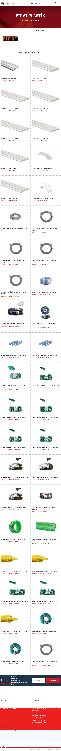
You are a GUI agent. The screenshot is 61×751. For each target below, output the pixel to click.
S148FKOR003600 (12, 170)
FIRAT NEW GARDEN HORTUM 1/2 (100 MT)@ (45, 385)
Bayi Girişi (34, 3)
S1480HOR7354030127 (14, 449)
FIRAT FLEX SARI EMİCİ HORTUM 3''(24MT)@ (45, 571)
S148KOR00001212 (43, 170)
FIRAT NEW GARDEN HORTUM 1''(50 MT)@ (44, 601)
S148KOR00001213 (43, 201)
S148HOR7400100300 (13, 264)
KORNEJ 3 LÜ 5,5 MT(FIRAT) (9, 198)
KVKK (3, 737)
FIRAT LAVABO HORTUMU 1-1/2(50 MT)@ (44, 355)
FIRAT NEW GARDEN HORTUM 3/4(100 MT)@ (14, 601)
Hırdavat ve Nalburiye (37, 705)
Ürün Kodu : (4, 80)
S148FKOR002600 (12, 80)
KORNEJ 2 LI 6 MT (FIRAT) (9, 78)
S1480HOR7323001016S (14, 633)
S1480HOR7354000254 (44, 603)
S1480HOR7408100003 (44, 633)
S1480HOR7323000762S (44, 573)
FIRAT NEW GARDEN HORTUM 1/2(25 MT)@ (45, 417)
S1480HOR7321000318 (14, 358)
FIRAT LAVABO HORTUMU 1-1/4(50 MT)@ (13, 355)
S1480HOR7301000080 (44, 294)
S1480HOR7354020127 (14, 419)
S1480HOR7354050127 (44, 449)
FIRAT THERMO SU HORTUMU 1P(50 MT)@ (14, 507)
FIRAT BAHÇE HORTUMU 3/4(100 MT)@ (13, 539)
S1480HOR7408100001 (44, 511)
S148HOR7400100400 (43, 264)
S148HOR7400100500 (13, 296)
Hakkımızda (5, 703)
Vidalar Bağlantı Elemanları (39, 717)
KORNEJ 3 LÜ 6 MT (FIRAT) (9, 168)
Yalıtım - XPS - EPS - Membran (39, 713)
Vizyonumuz (5, 708)
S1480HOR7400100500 (14, 480)
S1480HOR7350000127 (14, 389)
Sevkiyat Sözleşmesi (7, 740)
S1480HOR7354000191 (14, 603)
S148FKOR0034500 (12, 140)
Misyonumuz (5, 705)
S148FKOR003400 (42, 110)
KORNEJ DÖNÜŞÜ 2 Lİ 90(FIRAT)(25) (43, 168)
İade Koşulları (5, 742)
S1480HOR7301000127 (14, 326)
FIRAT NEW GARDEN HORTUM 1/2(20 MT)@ (14, 417)
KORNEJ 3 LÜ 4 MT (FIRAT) (40, 108)
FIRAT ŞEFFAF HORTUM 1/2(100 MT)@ (12, 324)
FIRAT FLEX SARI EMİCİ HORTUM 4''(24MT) (14, 631)
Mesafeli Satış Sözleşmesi (8, 735)
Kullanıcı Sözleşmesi (7, 730)
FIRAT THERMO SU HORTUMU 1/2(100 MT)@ (14, 477)
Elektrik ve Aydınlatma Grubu (39, 720)
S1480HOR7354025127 (44, 419)
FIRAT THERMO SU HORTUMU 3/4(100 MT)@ (45, 477)
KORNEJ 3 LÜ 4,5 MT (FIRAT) (9, 138)
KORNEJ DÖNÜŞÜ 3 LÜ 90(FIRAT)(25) (43, 198)
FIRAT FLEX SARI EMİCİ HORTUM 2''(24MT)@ (15, 571)
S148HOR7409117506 (13, 231)
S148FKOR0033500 (12, 110)
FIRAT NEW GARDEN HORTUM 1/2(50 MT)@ (45, 447)
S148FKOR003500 (42, 140)
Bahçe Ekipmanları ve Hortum (39, 722)
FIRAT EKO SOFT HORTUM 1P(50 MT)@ (13, 661)
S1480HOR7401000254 (14, 510)
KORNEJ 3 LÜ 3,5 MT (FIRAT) (9, 108)
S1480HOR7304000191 (14, 541)
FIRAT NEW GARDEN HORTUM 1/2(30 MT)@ (14, 447)
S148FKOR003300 (42, 80)
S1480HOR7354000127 (44, 388)
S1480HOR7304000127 (44, 328)
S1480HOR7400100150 (44, 665)
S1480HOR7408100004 (14, 663)
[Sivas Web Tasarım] (3, 749)
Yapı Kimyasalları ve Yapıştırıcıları (40, 708)
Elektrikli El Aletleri (37, 703)
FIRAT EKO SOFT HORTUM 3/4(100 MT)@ (44, 631)
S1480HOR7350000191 (44, 543)
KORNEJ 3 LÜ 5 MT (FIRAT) (40, 138)
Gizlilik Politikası (6, 733)
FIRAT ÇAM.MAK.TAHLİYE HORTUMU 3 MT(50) (15, 228)
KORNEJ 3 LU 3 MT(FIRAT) (39, 78)
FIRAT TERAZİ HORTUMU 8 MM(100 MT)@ (44, 292)
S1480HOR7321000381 (44, 358)
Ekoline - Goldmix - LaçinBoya (39, 715)
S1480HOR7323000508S (14, 573)
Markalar (27, 20)
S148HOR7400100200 (43, 232)
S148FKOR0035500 (12, 201)
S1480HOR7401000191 (44, 480)
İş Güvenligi (35, 710)
